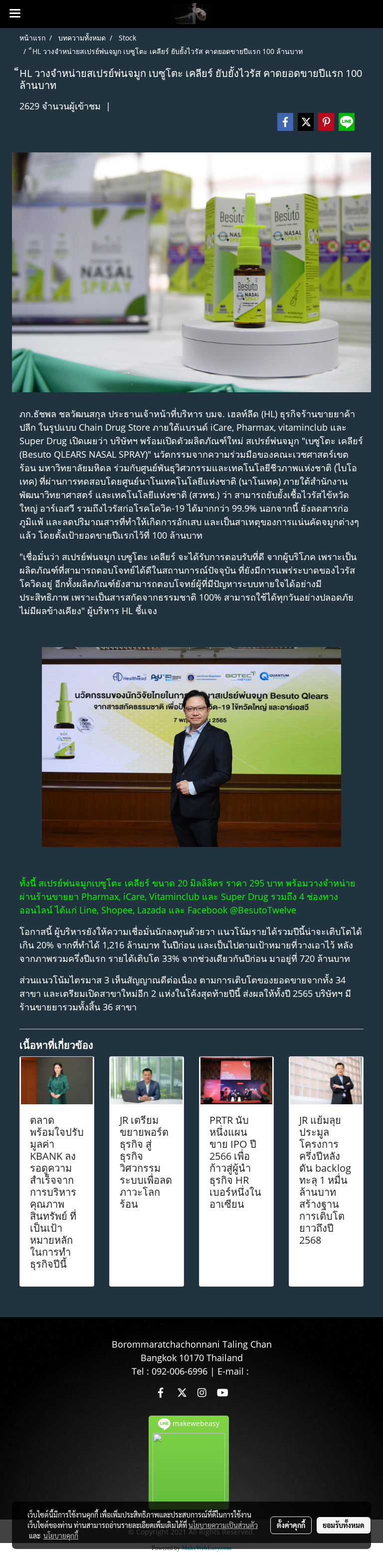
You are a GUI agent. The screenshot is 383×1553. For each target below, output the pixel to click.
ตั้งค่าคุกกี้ (291, 1525)
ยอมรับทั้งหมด (344, 1525)
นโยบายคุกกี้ (60, 1535)
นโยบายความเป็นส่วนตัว (223, 1525)
